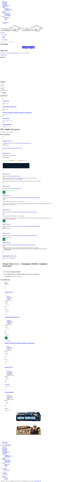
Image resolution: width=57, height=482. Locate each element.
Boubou (4, 126)
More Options (5, 39)
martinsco (9, 320)
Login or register (6, 22)
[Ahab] (4, 193)
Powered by (5, 445)
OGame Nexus (6, 118)
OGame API (20, 179)
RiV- (3, 114)
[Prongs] (4, 151)
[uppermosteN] (4, 253)
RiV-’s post (7, 197)
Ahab (4, 195)
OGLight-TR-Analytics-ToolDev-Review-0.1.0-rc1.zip (12, 148)
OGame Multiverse (7, 124)
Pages (4, 37)
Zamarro (4, 93)
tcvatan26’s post (8, 143)
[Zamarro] (4, 138)
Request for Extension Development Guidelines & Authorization (17, 112)
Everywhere (2, 32)
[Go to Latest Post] (6, 307)
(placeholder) (7, 470)
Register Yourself (3, 54)
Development (9, 348)
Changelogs (9, 298)
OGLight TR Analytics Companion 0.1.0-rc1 (23, 143)
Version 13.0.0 (6, 100)
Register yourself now (14, 52)
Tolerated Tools (10, 322)
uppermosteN (5, 120)
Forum (4, 36)
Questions (9, 340)
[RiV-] (4, 171)
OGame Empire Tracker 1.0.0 (9, 106)
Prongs (4, 103)
